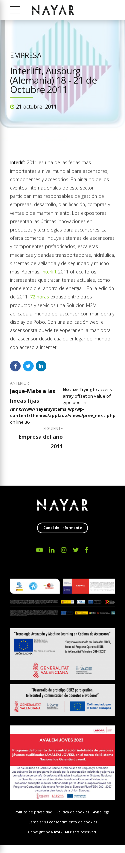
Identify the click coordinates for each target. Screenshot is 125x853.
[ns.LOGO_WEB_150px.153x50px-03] (62, 505)
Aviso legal (102, 812)
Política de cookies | (74, 812)
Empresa (25, 55)
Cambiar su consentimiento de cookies (62, 822)
